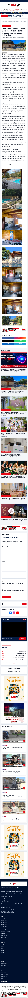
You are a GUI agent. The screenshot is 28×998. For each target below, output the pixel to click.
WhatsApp (20, 340)
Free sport (3, 928)
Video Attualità (4, 967)
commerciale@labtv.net (9, 912)
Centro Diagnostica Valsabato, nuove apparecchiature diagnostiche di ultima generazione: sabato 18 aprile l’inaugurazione (12, 455)
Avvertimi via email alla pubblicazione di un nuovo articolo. (13, 591)
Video (2, 978)
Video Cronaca (4, 963)
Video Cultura (4, 970)
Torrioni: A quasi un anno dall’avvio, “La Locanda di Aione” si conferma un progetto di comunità (13, 413)
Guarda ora (22, 638)
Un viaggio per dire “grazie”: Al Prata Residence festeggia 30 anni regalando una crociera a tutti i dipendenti (13, 477)
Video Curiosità (4, 976)
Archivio (2, 944)
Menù (4, 13)
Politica (2, 948)
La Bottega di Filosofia (5, 931)
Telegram (20, 343)
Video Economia (4, 969)
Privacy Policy (4, 920)
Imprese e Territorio (8, 21)
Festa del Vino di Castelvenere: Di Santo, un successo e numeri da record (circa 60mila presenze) (15, 16)
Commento (5, 546)
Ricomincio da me (4, 939)
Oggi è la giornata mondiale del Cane (11, 771)
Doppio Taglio (4, 926)
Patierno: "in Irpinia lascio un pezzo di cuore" (13, 818)
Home (3, 21)
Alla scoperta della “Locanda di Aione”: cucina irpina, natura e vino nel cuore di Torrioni (13, 499)
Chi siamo (6, 0)
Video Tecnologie (4, 974)
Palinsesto (3, 918)
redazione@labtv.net (5, 907)
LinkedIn (7, 343)
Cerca (22, 0)
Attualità (2, 950)
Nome (3, 561)
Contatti (12, 0)
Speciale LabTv (4, 924)
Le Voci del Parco (4, 935)
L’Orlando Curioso (4, 929)
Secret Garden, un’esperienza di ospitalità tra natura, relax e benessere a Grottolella (12, 392)
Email (3, 568)
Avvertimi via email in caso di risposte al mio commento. (12, 584)
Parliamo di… (4, 937)
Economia (3, 954)
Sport (2, 955)
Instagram (20, 337)
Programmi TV (4, 922)
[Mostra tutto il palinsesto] (14, 663)
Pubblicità (17, 0)
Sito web (4, 574)
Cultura (2, 952)
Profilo (3, 315)
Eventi (2, 957)
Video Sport (3, 972)
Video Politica (4, 965)
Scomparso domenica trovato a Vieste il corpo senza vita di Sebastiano (13, 795)
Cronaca (2, 946)
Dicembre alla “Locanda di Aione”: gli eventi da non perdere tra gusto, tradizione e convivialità (14, 520)
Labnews (3, 933)
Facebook (8, 337)
